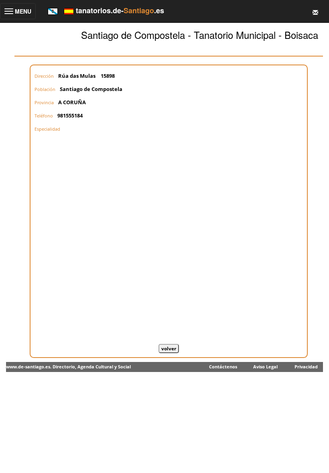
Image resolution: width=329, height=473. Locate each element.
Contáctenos (223, 367)
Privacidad (306, 367)
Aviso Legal (265, 367)
